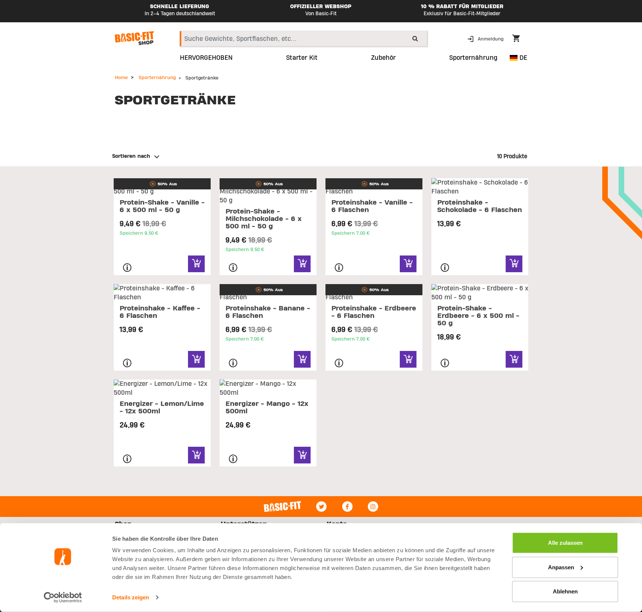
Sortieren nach (131, 156)
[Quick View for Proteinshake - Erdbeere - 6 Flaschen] (408, 359)
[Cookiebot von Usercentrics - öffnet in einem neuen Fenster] (62, 597)
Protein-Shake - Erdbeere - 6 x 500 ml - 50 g (478, 316)
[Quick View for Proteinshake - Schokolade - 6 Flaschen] (514, 263)
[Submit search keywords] (415, 38)
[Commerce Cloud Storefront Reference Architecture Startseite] (134, 38)
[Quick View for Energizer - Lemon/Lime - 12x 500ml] (196, 455)
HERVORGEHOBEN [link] (206, 58)
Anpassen (561, 567)
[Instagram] (373, 506)
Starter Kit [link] (302, 58)
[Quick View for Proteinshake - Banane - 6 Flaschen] (302, 359)
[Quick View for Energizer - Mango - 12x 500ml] (302, 455)
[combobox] (303, 38)
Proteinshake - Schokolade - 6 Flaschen (479, 206)
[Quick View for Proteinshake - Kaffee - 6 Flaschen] (196, 359)
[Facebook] (347, 506)
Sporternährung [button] (473, 58)
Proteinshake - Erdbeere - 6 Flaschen (373, 312)
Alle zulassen (565, 543)
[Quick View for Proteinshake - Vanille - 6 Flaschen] (408, 263)
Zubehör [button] (383, 58)
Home (121, 77)
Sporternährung (157, 77)
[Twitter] (321, 506)
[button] (486, 38)
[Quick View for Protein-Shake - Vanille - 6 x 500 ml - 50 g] (196, 263)
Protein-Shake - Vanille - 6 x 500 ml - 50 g (162, 206)
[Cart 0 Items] (519, 39)
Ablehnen (565, 591)
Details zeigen (130, 597)
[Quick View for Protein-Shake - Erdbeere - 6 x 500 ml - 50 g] (514, 359)
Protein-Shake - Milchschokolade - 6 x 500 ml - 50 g (264, 219)
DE (522, 57)
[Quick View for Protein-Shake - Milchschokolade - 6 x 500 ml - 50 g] (302, 263)
